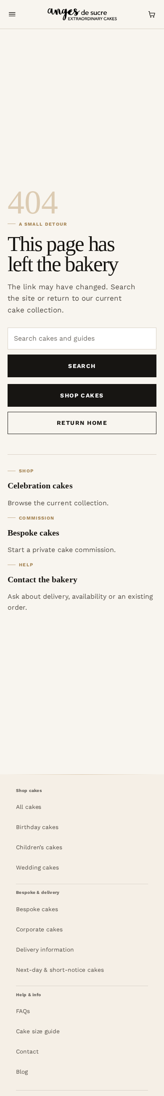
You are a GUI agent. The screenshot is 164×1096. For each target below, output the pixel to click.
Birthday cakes (37, 827)
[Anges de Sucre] (82, 14)
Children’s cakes (39, 847)
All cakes (28, 806)
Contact (27, 1051)
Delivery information (45, 949)
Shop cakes (82, 395)
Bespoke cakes (37, 909)
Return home (82, 422)
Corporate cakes (39, 929)
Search (82, 366)
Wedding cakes (37, 867)
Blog (22, 1071)
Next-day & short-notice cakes (60, 969)
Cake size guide (38, 1031)
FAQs (23, 1011)
